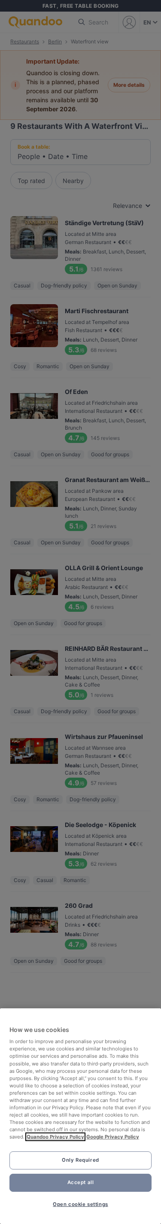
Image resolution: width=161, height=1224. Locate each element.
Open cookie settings (80, 1204)
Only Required (80, 1160)
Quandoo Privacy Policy (55, 1137)
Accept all (80, 1182)
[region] (80, 1116)
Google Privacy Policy (112, 1137)
